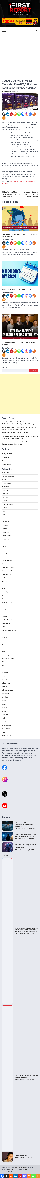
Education (5, 525)
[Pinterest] (11, 114)
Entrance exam (6, 539)
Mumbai (4, 637)
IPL (3, 595)
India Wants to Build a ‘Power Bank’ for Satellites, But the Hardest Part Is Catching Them (25, 824)
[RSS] (34, 114)
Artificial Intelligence (8, 476)
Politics (4, 665)
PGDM (4, 662)
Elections (4, 529)
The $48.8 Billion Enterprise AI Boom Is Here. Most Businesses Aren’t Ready (25, 835)
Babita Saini (6, 91)
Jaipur (4, 599)
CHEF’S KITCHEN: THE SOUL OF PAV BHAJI (15, 433)
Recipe (4, 676)
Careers (4, 508)
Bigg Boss (5, 493)
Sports (4, 711)
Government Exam (7, 564)
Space (4, 700)
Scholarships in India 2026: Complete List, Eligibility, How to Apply (26, 1076)
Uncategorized (6, 725)
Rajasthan (5, 672)
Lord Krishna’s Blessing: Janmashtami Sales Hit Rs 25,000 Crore (19, 235)
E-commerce (5, 522)
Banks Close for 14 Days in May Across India (18, 289)
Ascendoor (11, 1169)
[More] (4, 118)
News (3, 648)
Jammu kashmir (7, 602)
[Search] (36, 30)
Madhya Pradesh (7, 620)
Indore (4, 588)
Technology (5, 714)
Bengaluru (5, 490)
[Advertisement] (20, 54)
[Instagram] (26, 114)
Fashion (4, 550)
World (3, 732)
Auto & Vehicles (6, 483)
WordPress (28, 1169)
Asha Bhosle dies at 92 (21, 1155)
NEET (3, 644)
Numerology (5, 655)
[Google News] (30, 114)
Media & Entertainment (9, 630)
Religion (4, 679)
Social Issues (6, 693)
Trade (3, 718)
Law (3, 613)
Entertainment (6, 536)
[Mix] (15, 114)
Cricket (4, 511)
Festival (4, 553)
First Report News (20, 1167)
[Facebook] (22, 114)
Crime (3, 515)
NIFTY (4, 651)
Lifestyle (4, 616)
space (4, 704)
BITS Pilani (5, 497)
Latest (4, 609)
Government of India (8, 567)
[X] (4, 114)
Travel (4, 721)
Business (4, 501)
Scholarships (6, 683)
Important (5, 581)
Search (4, 367)
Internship (5, 592)
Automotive (5, 486)
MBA (3, 627)
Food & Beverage (7, 560)
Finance (4, 557)
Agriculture (5, 472)
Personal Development (8, 658)
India (3, 585)
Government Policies (8, 571)
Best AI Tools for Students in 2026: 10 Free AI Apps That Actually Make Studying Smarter (25, 846)
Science (4, 686)
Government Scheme (8, 574)
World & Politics (6, 735)
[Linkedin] (7, 114)
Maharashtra (6, 623)
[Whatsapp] (19, 114)
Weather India (6, 728)
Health (4, 578)
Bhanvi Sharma (20, 828)
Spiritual (4, 707)
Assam (4, 479)
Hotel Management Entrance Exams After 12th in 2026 (19, 343)
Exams (4, 546)
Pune (3, 669)
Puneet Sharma (7, 461)
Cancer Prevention (7, 504)
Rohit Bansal (19, 933)
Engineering (5, 532)
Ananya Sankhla (7, 454)
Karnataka (5, 606)
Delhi (3, 518)
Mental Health (6, 634)
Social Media (6, 697)
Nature (4, 641)
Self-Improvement (7, 690)
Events (4, 543)
